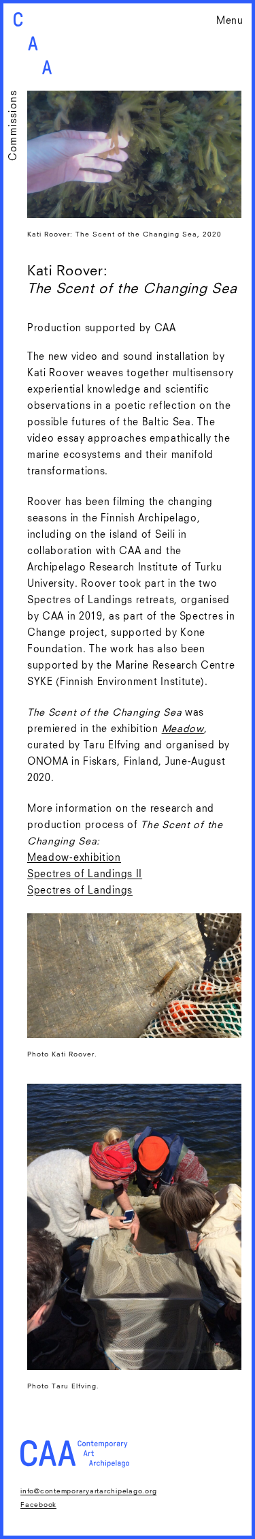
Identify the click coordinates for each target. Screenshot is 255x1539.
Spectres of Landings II (84, 874)
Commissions (13, 125)
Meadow (183, 729)
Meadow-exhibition (74, 858)
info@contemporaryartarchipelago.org (88, 1491)
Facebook (38, 1505)
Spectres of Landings (80, 891)
